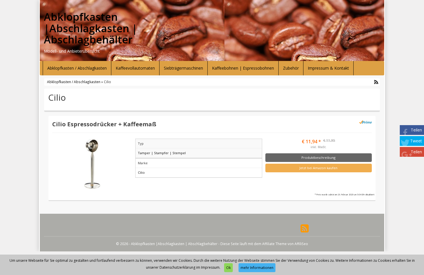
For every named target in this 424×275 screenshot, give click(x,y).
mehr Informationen (257, 267)
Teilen (416, 130)
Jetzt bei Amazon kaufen (318, 168)
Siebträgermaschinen (183, 68)
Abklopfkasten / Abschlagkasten (77, 68)
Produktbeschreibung (318, 157)
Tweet (416, 141)
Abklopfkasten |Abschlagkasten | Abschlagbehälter (90, 28)
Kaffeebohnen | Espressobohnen (243, 68)
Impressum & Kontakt (328, 68)
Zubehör (291, 68)
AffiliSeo (301, 243)
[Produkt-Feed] (305, 228)
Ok (228, 267)
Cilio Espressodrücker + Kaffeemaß (104, 124)
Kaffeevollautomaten (135, 68)
